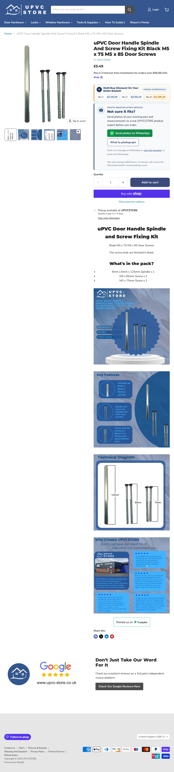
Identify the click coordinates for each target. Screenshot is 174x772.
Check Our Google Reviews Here (119, 686)
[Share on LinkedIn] (107, 636)
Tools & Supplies (88, 22)
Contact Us (9, 748)
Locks (35, 22)
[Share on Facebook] (96, 636)
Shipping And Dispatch (15, 751)
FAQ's (22, 748)
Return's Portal (139, 22)
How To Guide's (115, 22)
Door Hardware (14, 22)
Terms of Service (56, 751)
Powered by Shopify (14, 762)
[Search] (129, 10)
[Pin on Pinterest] (112, 636)
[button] (154, 10)
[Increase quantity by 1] (123, 182)
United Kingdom (152, 736)
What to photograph (123, 142)
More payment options (131, 201)
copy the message (153, 150)
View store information (109, 218)
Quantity (98, 174)
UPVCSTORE (104, 60)
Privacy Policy (38, 751)
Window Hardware (57, 22)
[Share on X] (101, 636)
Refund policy (11, 755)
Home (8, 33)
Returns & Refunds (37, 748)
